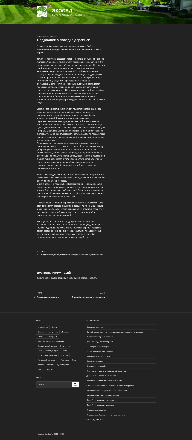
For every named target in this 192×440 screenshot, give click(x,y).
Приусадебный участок (47, 360)
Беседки (55, 327)
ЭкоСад (62, 10)
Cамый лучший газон (95, 419)
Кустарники (52, 336)
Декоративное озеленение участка (101, 375)
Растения (95, 255)
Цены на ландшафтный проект (99, 341)
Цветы (40, 369)
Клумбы (41, 336)
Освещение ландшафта (48, 350)
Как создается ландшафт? (97, 346)
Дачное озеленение (94, 361)
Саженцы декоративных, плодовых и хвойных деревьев (110, 385)
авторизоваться (88, 277)
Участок (50, 364)
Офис (64, 350)
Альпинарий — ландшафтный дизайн (102, 395)
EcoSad (53, 36)
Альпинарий (43, 327)
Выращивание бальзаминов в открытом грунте (106, 414)
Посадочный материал (80, 255)
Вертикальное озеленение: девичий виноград (106, 370)
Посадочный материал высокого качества (104, 380)
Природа (64, 355)
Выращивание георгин (96, 409)
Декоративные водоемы (48, 331)
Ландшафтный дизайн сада (98, 356)
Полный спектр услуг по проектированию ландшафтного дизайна (114, 332)
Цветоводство (63, 364)
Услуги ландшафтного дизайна (99, 351)
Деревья (65, 331)
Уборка (41, 364)
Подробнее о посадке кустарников (101, 400)
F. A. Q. (43, 251)
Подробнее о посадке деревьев (100, 405)
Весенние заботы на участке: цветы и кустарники (107, 390)
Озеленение (65, 255)
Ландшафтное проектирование (51, 341)
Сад (101, 255)
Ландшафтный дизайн (50, 255)
